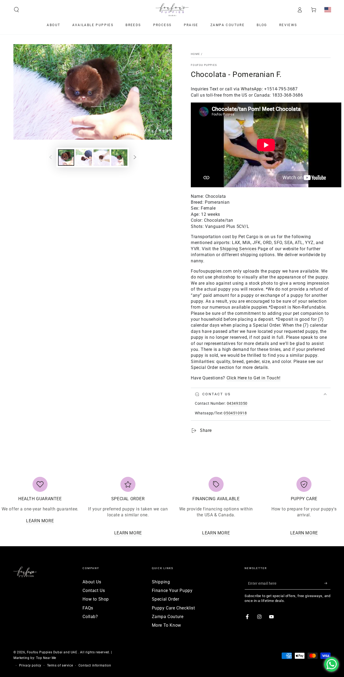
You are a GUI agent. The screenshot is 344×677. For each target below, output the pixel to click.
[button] (16, 10)
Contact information (94, 665)
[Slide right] (135, 158)
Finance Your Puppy (172, 590)
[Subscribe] (327, 583)
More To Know (166, 625)
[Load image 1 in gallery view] (66, 157)
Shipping (161, 581)
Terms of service (60, 665)
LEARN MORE (40, 520)
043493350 (237, 403)
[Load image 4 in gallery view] (119, 157)
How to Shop (96, 599)
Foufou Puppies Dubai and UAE (52, 652)
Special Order (165, 599)
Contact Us (94, 590)
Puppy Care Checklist (173, 608)
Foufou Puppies (204, 65)
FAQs (88, 608)
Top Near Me (46, 658)
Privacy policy (30, 665)
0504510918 (235, 413)
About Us (92, 581)
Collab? (90, 616)
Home (195, 53)
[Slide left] (50, 158)
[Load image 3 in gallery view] (102, 157)
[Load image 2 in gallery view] (84, 157)
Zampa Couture (168, 616)
